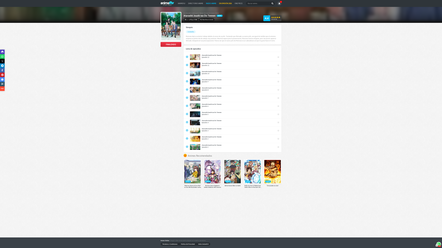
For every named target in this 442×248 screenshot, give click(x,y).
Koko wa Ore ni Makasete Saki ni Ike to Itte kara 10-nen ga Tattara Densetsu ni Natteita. (252, 186)
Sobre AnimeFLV (203, 244)
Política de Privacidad (188, 244)
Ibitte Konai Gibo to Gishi (232, 185)
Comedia (191, 32)
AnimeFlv (181, 3)
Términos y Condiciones (169, 244)
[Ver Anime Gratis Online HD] (167, 3)
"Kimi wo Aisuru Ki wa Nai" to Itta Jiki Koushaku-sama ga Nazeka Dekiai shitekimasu (192, 186)
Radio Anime (211, 3)
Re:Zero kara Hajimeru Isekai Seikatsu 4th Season (212, 186)
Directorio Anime (195, 3)
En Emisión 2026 (225, 3)
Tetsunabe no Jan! (272, 185)
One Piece (239, 3)
